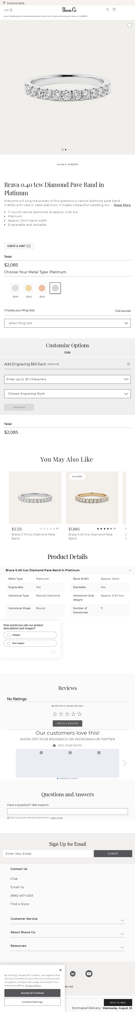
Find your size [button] (123, 310)
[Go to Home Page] (69, 9)
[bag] (114, 9)
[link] (67, 323)
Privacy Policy (33, 985)
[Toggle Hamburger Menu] (6, 9)
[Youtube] (89, 974)
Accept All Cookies (32, 992)
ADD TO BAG (118, 1002)
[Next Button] (69, 156)
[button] (63, 150)
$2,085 (11, 264)
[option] (67, 87)
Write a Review (67, 723)
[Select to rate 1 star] (55, 714)
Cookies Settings (32, 1001)
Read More (122, 205)
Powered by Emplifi (68, 778)
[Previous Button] (66, 156)
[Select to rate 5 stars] (79, 714)
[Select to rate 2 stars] (61, 714)
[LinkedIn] (73, 974)
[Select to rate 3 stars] (67, 714)
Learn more (56, 817)
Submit (113, 853)
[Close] (60, 970)
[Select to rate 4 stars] (73, 714)
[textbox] (67, 811)
